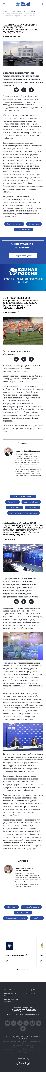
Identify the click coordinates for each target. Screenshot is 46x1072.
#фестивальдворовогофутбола (23, 513)
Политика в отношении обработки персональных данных (23, 1050)
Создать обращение (23, 255)
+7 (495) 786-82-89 (23, 1010)
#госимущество (23, 229)
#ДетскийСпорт (31, 502)
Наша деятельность (18, 11)
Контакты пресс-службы (11, 1000)
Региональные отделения (10, 995)
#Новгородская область (23, 496)
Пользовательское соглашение (23, 1046)
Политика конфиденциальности (23, 1048)
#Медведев (34, 224)
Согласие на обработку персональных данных (23, 1052)
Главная (5, 11)
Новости (31, 11)
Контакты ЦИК (31, 994)
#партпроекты (23, 913)
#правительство (14, 224)
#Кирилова (32, 507)
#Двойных (11, 907)
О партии (8, 990)
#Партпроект (14, 507)
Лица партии (30, 990)
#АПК (36, 918)
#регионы (12, 502)
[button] (17, 969)
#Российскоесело (31, 907)
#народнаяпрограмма (15, 918)
